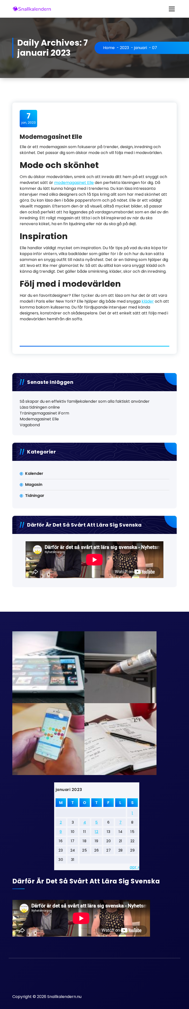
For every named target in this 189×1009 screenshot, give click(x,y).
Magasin (33, 484)
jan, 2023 (28, 118)
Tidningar (34, 495)
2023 (124, 48)
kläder (148, 301)
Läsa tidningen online (40, 407)
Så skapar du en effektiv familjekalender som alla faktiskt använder (85, 401)
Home (109, 48)
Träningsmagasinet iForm (44, 413)
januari (140, 48)
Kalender (34, 473)
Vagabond (30, 425)
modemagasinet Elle (74, 182)
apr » (134, 867)
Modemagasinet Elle (51, 137)
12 (96, 831)
